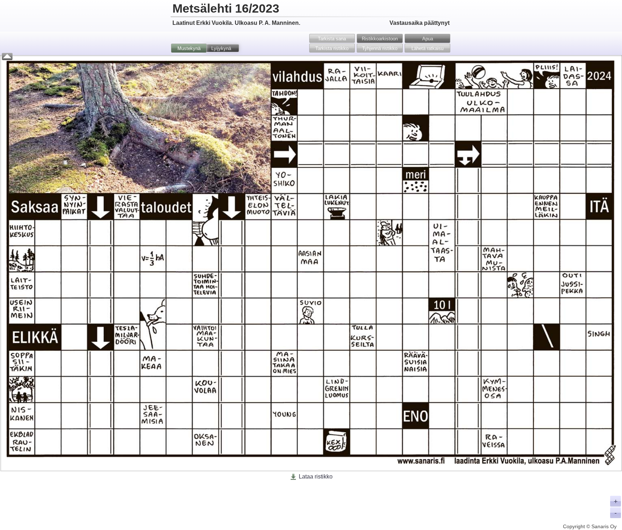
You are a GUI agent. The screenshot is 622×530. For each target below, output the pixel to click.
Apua (427, 38)
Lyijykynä (221, 48)
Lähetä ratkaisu (427, 48)
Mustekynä (188, 48)
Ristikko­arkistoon (380, 38)
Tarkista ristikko (331, 48)
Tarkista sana (332, 38)
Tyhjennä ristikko (379, 48)
